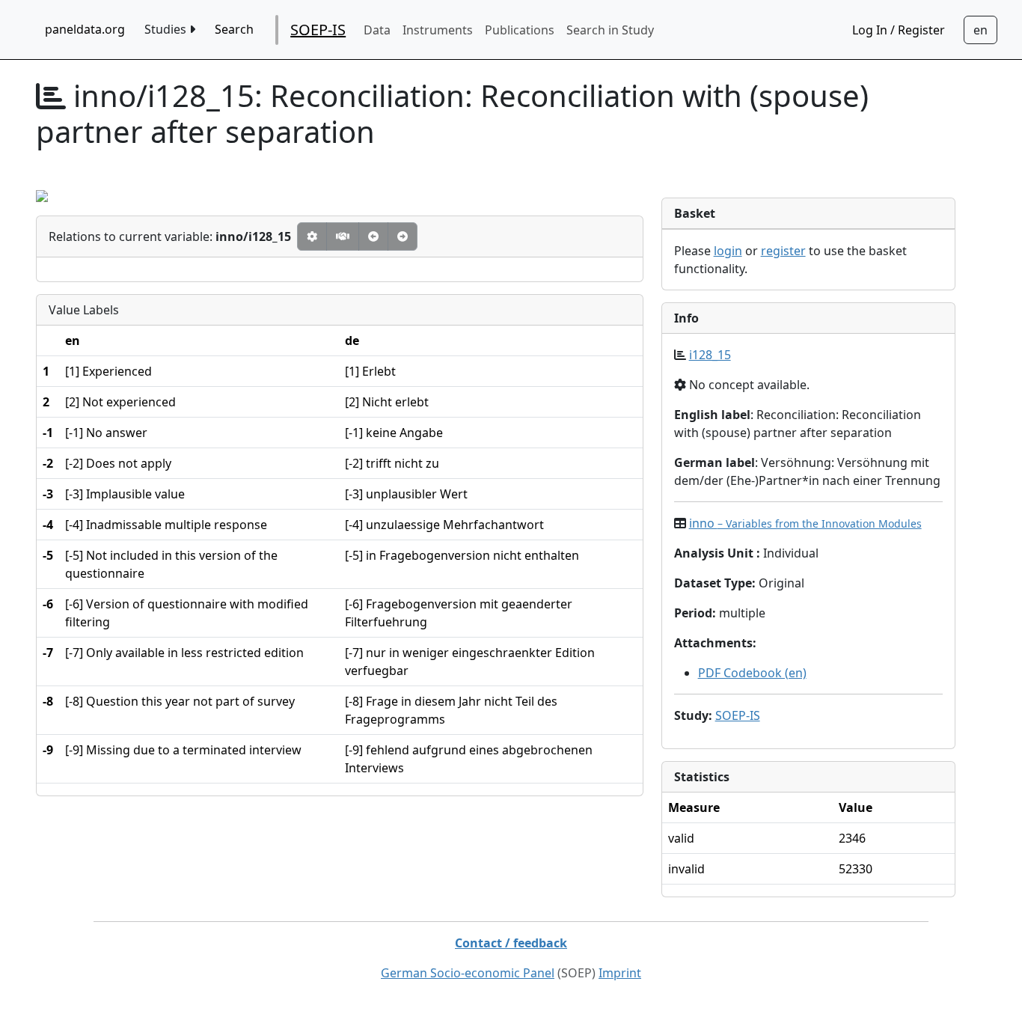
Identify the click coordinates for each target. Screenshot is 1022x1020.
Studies (166, 29)
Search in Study (610, 30)
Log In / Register (898, 30)
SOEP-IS (318, 29)
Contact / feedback (511, 943)
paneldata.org (85, 29)
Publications (519, 30)
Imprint (620, 973)
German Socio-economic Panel (467, 973)
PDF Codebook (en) (752, 673)
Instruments (438, 30)
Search (234, 29)
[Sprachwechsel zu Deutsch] (980, 30)
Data (377, 30)
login (728, 250)
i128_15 (710, 354)
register (783, 250)
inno (805, 523)
